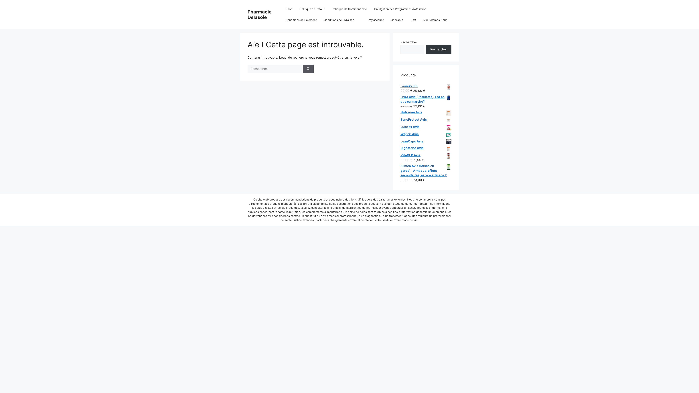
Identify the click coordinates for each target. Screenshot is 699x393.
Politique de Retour (312, 9)
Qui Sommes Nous (435, 20)
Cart (413, 20)
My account (376, 20)
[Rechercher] (308, 69)
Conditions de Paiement (301, 20)
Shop (289, 9)
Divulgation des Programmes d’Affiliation (400, 9)
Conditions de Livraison (339, 20)
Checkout (397, 20)
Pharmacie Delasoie (260, 14)
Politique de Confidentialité (349, 9)
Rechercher (408, 42)
